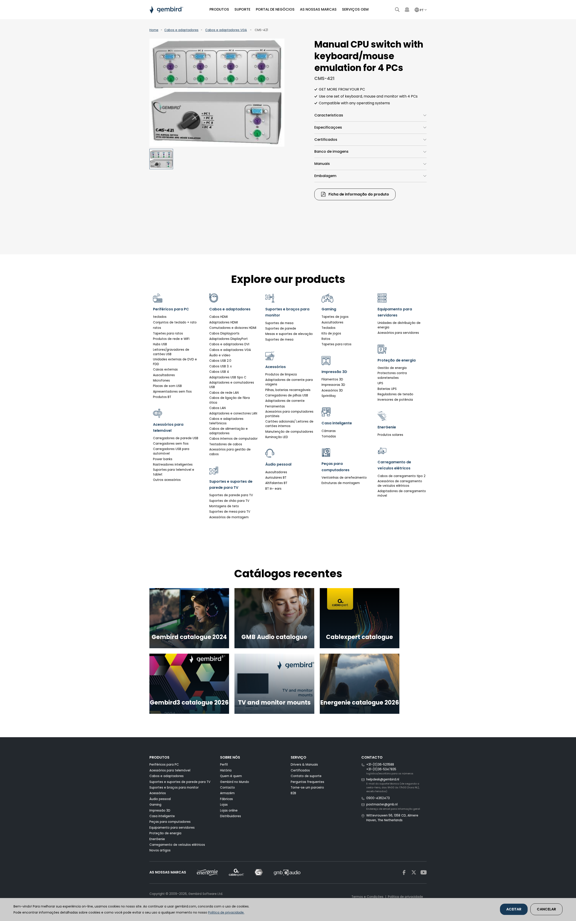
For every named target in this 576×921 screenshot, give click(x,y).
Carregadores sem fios (171, 443)
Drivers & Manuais (304, 764)
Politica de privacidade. (226, 912)
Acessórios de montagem (229, 517)
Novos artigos (160, 850)
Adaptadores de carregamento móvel (402, 493)
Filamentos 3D (332, 379)
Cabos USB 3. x (220, 366)
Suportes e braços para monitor (174, 787)
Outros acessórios (167, 480)
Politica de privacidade (405, 897)
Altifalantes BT (276, 483)
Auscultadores (164, 375)
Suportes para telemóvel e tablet (173, 472)
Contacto (227, 787)
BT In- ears (273, 489)
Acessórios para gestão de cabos (230, 451)
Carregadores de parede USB (175, 438)
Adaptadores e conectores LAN (233, 413)
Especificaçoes (328, 127)
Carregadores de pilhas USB (286, 395)
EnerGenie (157, 839)
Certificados (325, 139)
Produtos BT (162, 397)
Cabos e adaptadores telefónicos (226, 421)
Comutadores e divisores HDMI (232, 328)
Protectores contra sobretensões (392, 375)
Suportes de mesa (279, 323)
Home (153, 30)
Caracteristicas (328, 115)
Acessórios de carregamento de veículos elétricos (400, 483)
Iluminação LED (276, 437)
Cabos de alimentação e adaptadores (228, 431)
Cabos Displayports (224, 333)
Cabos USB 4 (219, 372)
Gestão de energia (392, 368)
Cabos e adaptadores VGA (226, 30)
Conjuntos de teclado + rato (175, 322)
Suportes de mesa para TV (229, 511)
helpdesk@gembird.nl (382, 779)
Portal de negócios (275, 9)
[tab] (370, 115)
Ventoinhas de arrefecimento (344, 477)
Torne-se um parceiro (307, 787)
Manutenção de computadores (289, 432)
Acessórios (157, 793)
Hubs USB (160, 344)
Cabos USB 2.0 (220, 361)
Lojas (224, 805)
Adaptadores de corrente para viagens (289, 382)
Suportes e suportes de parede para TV (179, 782)
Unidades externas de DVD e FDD (175, 361)
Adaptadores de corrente (285, 401)
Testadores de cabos (225, 444)
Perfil (224, 764)
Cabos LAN (217, 408)
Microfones (161, 380)
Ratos (326, 339)
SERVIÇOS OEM (355, 9)
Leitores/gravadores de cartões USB (171, 352)
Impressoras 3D (333, 385)
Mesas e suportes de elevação (289, 334)
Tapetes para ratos (168, 333)
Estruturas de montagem (341, 483)
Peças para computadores (170, 822)
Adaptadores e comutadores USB (231, 384)
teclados (159, 317)
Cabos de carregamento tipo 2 (401, 476)
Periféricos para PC (164, 764)
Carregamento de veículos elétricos (177, 845)
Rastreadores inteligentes (173, 464)
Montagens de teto (224, 506)
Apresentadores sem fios (172, 391)
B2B (293, 793)
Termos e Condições (367, 897)
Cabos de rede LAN (224, 393)
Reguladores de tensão (395, 394)
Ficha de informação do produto (358, 194)
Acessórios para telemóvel (169, 770)
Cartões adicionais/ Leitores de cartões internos (289, 423)
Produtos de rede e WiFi (171, 339)
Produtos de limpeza (281, 374)
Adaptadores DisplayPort (228, 339)
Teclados (328, 328)
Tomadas (329, 436)
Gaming (155, 805)
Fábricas (226, 799)
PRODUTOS (219, 9)
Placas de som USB (167, 386)
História (226, 770)
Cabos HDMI (218, 317)
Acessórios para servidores (398, 333)
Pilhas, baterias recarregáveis (287, 390)
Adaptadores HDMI (223, 322)
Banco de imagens (331, 151)
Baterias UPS (387, 389)
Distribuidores (230, 816)
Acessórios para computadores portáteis (289, 413)
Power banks (162, 459)
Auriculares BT (275, 477)
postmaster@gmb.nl (382, 804)
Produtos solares (390, 435)
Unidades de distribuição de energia (399, 325)
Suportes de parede (280, 328)
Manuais (322, 163)
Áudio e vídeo (219, 355)
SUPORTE (242, 9)
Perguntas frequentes (307, 782)
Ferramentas (275, 406)
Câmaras (329, 431)
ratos (157, 328)
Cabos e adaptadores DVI (229, 344)
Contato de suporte (306, 776)
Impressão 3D (159, 810)
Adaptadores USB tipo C (227, 377)
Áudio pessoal (160, 799)
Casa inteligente (162, 816)
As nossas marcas (318, 9)
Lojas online (229, 810)
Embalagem (325, 175)
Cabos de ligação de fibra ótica (229, 400)
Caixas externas (165, 369)
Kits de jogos (331, 333)
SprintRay (329, 396)
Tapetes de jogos (335, 317)
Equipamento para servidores (172, 827)
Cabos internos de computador (233, 439)
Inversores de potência (395, 400)
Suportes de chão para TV (229, 501)
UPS (380, 383)
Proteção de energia (165, 833)
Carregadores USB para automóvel (171, 451)
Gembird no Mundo (234, 782)
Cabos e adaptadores (181, 30)
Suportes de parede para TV (231, 495)
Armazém (227, 793)
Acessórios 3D (332, 390)
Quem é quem (231, 776)
